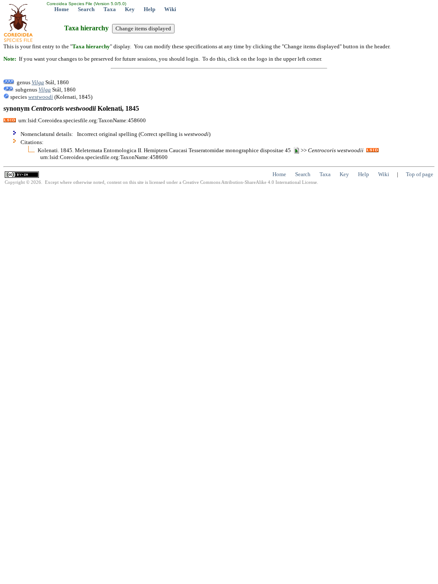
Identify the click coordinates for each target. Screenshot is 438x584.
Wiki (170, 9)
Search (86, 9)
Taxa (110, 9)
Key (130, 9)
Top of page (419, 174)
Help (149, 9)
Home (61, 9)
